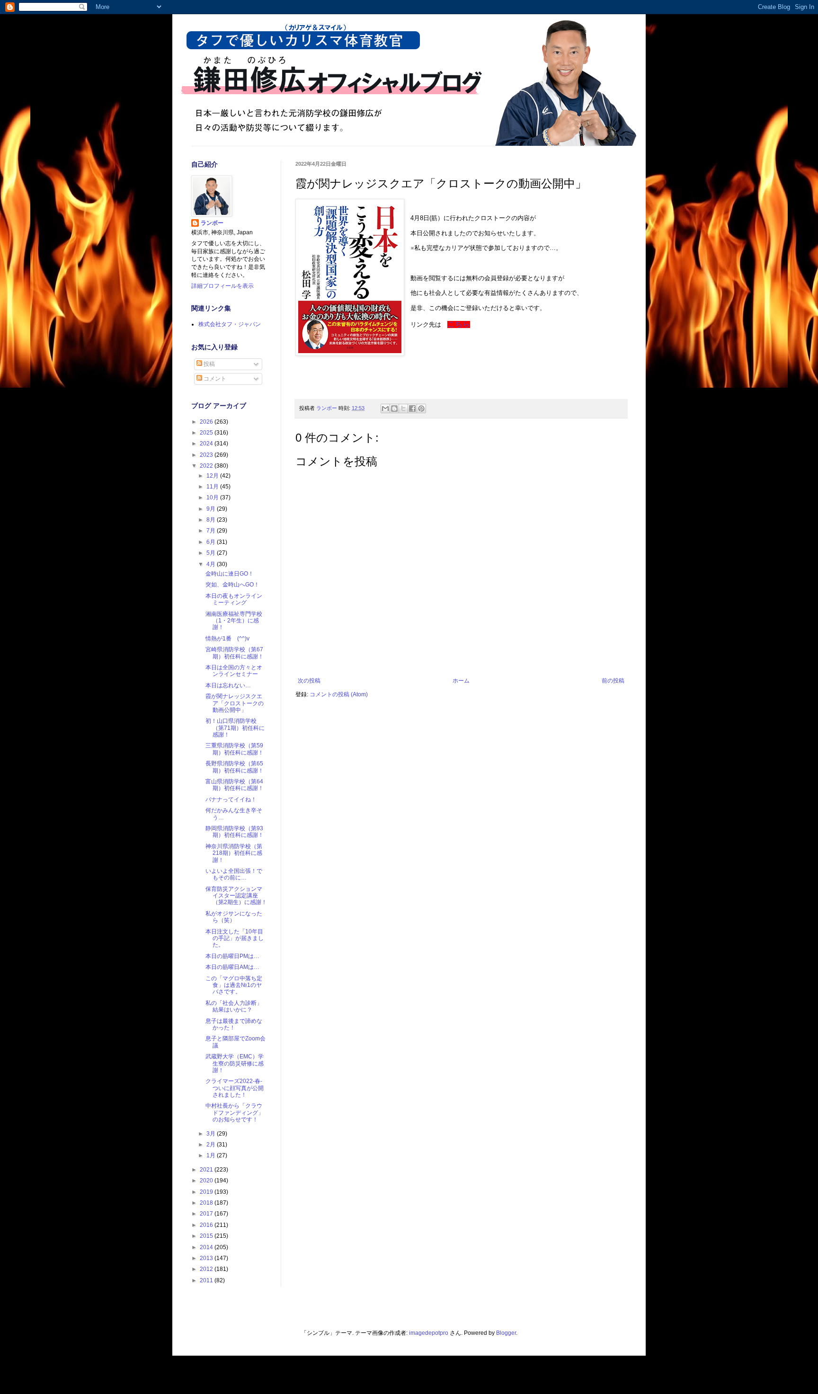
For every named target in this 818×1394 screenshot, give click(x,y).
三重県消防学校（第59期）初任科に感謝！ (234, 748)
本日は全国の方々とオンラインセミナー (233, 670)
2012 (207, 1269)
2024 (207, 443)
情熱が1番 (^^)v (227, 638)
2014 (207, 1247)
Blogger (506, 1333)
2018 (207, 1202)
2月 (211, 1144)
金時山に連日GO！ (229, 573)
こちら (458, 324)
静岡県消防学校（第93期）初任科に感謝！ (234, 831)
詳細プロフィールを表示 (222, 286)
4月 (211, 564)
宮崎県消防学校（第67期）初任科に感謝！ (234, 652)
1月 (211, 1155)
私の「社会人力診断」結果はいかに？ (233, 1006)
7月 (211, 530)
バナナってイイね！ (231, 799)
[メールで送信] (385, 408)
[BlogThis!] (394, 408)
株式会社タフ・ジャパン (229, 324)
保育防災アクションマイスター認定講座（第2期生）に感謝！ (236, 896)
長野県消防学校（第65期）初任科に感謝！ (234, 766)
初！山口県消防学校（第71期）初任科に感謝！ (235, 728)
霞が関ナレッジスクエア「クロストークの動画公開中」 (234, 703)
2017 (207, 1213)
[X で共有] (403, 408)
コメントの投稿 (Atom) (339, 694)
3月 (211, 1133)
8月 (211, 519)
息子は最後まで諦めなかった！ (233, 1024)
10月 (213, 497)
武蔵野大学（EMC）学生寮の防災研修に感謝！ (234, 1063)
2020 (207, 1180)
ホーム (461, 680)
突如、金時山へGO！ (232, 584)
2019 (207, 1192)
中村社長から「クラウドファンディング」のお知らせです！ (234, 1112)
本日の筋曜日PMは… (232, 956)
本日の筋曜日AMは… (232, 967)
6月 (211, 542)
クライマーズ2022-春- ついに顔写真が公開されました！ (236, 1088)
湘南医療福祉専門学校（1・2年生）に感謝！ (233, 621)
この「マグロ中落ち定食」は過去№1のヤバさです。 (233, 985)
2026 (207, 421)
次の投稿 (309, 680)
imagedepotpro (428, 1333)
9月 (211, 509)
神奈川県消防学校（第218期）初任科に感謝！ (233, 853)
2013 (207, 1258)
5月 (211, 553)
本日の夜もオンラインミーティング (233, 599)
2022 (207, 465)
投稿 (208, 364)
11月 (213, 486)
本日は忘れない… (228, 685)
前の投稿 (613, 680)
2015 (207, 1236)
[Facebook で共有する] (412, 408)
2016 (207, 1225)
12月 (213, 475)
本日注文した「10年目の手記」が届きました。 (234, 938)
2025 (207, 432)
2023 (207, 455)
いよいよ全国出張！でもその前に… (233, 874)
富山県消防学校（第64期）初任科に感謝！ (234, 784)
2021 (207, 1169)
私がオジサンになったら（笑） (233, 916)
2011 (207, 1280)
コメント (214, 378)
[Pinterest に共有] (421, 408)
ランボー (212, 223)
